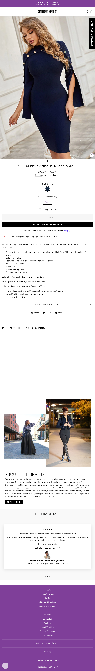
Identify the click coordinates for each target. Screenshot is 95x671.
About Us (47, 615)
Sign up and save (47, 643)
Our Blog (47, 623)
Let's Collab (47, 619)
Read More (13, 502)
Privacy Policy (47, 635)
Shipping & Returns (47, 304)
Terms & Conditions (47, 631)
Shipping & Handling (47, 602)
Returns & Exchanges (47, 606)
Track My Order (47, 594)
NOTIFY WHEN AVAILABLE (47, 224)
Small (47, 202)
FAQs (47, 598)
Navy (47, 188)
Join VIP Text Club (47, 627)
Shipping (38, 175)
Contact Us (47, 590)
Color (47, 184)
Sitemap (47, 652)
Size (45, 197)
